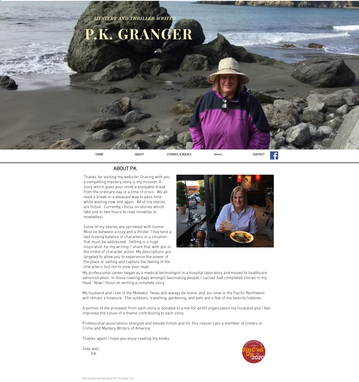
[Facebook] (274, 155)
